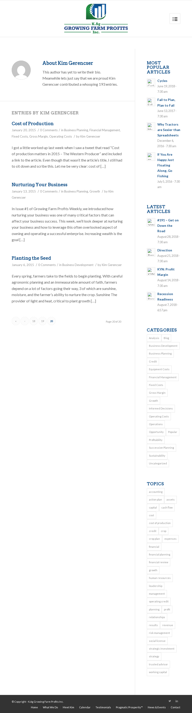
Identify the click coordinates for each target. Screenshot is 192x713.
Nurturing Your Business (39, 184)
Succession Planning (161, 447)
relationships (157, 617)
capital (153, 507)
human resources (160, 577)
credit (152, 530)
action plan (155, 499)
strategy (154, 656)
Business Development (77, 265)
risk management (159, 632)
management (157, 593)
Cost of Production (33, 123)
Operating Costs (60, 136)
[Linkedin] (176, 701)
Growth (94, 191)
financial (154, 546)
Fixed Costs (20, 136)
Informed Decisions (161, 408)
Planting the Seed (31, 258)
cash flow (167, 507)
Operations (156, 424)
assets (170, 499)
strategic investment (161, 648)
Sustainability (157, 455)
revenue (167, 625)
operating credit (159, 601)
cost (151, 515)
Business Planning (76, 130)
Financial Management (104, 130)
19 (42, 321)
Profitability (155, 439)
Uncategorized (158, 463)
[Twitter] (169, 701)
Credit (153, 361)
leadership (155, 585)
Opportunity (156, 431)
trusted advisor (158, 664)
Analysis (154, 337)
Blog (166, 337)
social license (157, 640)
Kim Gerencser (90, 136)
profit (167, 609)
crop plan (154, 538)
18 (33, 321)
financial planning (159, 554)
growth (153, 570)
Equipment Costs (159, 369)
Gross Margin (38, 136)
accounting (155, 491)
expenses (170, 538)
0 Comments (49, 130)
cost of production (160, 522)
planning (154, 609)
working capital (158, 672)
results (153, 625)
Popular (172, 431)
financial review (158, 562)
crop (163, 530)
